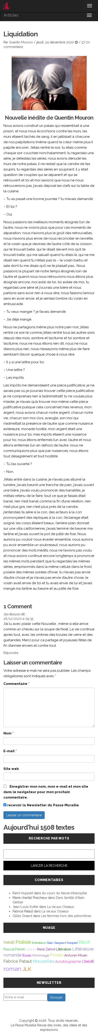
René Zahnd (46, 949)
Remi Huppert (23, 893)
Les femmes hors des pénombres (66, 916)
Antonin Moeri (75, 955)
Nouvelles (43, 961)
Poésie (23, 942)
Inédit (9, 942)
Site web (11, 769)
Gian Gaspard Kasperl (62, 942)
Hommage (40, 955)
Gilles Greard (22, 916)
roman (12, 968)
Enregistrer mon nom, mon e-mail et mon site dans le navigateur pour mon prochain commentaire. (45, 791)
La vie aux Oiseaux (60, 907)
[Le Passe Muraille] (49, 6)
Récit (84, 942)
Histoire (31, 949)
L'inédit (88, 961)
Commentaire (16, 684)
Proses (56, 955)
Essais (27, 955)
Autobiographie (68, 961)
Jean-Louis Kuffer (25, 907)
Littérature (63, 949)
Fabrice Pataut (17, 961)
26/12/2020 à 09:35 (18, 619)
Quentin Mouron (21, 42)
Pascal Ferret (14, 949)
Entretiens (39, 942)
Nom (8, 733)
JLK (26, 969)
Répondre (10, 653)
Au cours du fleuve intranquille (64, 893)
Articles (11, 15)
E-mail (10, 751)
